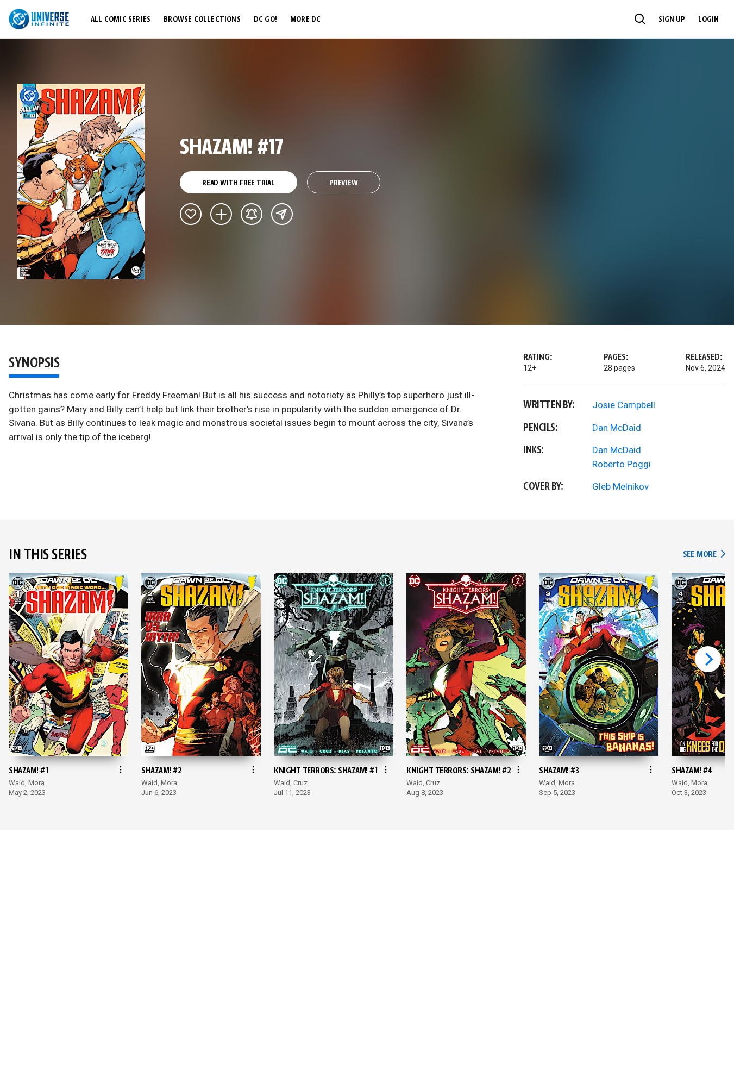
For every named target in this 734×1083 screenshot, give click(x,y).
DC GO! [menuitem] (265, 19)
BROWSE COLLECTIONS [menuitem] (202, 19)
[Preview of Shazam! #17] (81, 181)
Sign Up (671, 19)
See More (704, 554)
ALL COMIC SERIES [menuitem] (120, 19)
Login (708, 19)
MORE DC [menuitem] (305, 19)
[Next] (708, 659)
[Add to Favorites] (191, 214)
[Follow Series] (251, 214)
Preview (343, 183)
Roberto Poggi (621, 464)
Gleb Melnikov (620, 486)
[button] (640, 19)
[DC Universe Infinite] (39, 19)
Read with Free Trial (238, 183)
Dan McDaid (616, 427)
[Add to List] (221, 214)
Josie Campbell (623, 404)
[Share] (282, 214)
